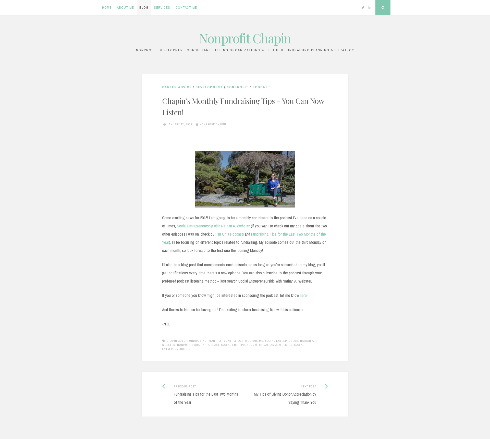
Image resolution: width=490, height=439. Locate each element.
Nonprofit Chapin (245, 38)
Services (162, 7)
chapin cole (176, 341)
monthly (215, 341)
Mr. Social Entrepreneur (278, 341)
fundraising (197, 341)
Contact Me (186, 7)
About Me (125, 7)
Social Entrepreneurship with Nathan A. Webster (213, 226)
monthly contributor (240, 341)
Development (209, 87)
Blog (144, 7)
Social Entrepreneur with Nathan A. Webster (256, 345)
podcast (213, 345)
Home (107, 7)
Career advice (177, 87)
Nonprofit (238, 87)
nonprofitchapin (213, 124)
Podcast (261, 87)
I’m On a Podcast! (230, 234)
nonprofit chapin (191, 345)
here (303, 295)
